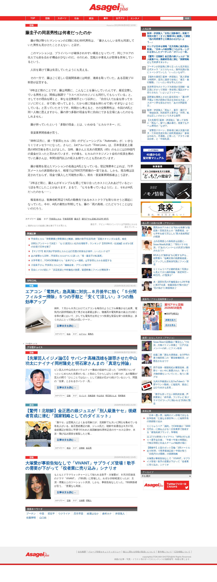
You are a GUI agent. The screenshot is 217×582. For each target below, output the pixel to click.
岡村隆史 (121, 396)
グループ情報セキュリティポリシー (104, 552)
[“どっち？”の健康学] (166, 180)
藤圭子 (77, 219)
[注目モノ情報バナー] (166, 198)
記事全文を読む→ (66, 325)
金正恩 (89, 448)
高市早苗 (78, 513)
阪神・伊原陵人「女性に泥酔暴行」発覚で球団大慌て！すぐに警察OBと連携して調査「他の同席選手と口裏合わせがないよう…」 (168, 37)
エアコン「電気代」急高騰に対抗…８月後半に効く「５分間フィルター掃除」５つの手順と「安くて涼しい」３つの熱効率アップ (80, 296)
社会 (76, 18)
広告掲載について (182, 552)
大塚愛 (82, 500)
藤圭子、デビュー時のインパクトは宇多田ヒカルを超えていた (114, 225)
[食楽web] (166, 217)
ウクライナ (64, 513)
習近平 (51, 513)
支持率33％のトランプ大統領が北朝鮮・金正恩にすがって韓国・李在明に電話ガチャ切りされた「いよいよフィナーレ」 (168, 89)
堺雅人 (89, 500)
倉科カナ (107, 513)
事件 (106, 18)
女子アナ (120, 18)
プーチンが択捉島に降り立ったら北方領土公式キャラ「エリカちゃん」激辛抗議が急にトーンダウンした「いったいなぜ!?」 (168, 69)
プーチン (31, 513)
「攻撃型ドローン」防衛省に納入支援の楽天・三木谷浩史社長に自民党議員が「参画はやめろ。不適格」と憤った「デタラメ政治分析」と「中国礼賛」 (168, 134)
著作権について (165, 552)
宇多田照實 (68, 219)
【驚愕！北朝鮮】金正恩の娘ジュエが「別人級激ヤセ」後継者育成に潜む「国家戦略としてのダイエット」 (168, 59)
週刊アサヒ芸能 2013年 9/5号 (95, 219)
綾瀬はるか (93, 513)
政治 (91, 18)
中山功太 (100, 396)
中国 (41, 513)
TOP (33, 18)
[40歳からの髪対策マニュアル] (166, 161)
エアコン (82, 334)
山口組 (42, 517)
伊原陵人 (120, 513)
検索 (187, 18)
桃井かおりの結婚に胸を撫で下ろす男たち (46, 225)
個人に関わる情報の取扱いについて (139, 552)
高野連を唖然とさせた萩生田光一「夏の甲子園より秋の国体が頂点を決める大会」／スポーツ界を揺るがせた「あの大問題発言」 (168, 101)
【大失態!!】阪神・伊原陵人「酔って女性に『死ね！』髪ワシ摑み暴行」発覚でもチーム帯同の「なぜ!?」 (168, 123)
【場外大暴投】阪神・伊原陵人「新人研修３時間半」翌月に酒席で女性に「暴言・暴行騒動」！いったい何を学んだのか (168, 79)
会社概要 (82, 552)
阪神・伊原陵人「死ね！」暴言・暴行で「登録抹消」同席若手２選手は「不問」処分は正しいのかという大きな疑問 (168, 113)
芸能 (47, 18)
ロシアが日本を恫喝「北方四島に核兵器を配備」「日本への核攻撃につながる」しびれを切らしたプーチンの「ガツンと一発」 (168, 49)
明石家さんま (111, 396)
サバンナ (82, 396)
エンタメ (135, 18)
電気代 (90, 334)
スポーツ (62, 18)
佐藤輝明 (31, 517)
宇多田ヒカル (55, 219)
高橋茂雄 (91, 396)
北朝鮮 (82, 448)
